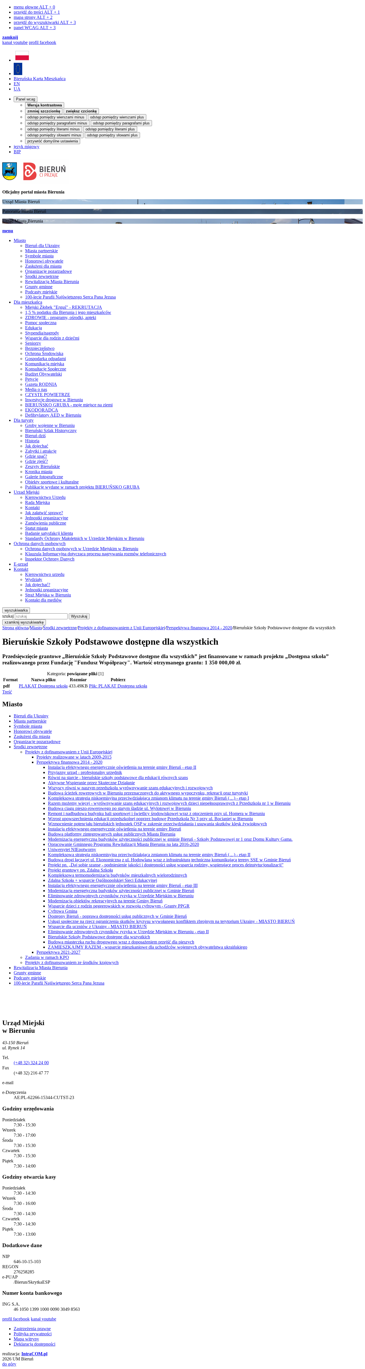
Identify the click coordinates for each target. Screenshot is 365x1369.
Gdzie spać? (36, 456)
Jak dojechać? (37, 584)
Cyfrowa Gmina (62, 911)
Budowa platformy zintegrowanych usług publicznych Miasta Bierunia (111, 834)
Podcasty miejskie (41, 291)
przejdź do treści (37, 12)
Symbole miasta (39, 255)
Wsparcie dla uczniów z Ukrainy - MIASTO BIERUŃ (97, 926)
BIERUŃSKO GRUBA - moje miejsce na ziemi (69, 404)
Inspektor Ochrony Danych (49, 559)
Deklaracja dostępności (34, 1344)
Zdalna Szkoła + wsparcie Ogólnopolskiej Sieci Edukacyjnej (102, 880)
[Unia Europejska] (18, 73)
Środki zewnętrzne (42, 276)
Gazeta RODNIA (41, 384)
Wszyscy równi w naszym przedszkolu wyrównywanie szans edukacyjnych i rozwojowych (130, 787)
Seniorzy (33, 343)
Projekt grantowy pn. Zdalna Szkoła (80, 870)
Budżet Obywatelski (43, 374)
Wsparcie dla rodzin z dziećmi (52, 338)
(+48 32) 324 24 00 (31, 1062)
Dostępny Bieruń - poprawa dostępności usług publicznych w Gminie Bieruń (117, 916)
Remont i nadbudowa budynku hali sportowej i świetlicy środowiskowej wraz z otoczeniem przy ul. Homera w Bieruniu (156, 813)
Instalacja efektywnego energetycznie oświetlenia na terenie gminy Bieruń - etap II (122, 767)
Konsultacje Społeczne (45, 368)
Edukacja (33, 327)
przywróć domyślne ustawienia (52, 141)
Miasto (36, 627)
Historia (32, 440)
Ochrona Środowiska (44, 353)
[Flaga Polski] (22, 60)
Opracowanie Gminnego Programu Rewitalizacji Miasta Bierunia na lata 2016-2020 (123, 844)
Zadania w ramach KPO (47, 957)
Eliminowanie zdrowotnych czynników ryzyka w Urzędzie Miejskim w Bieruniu (121, 895)
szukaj (8, 616)
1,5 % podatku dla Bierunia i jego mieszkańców (68, 312)
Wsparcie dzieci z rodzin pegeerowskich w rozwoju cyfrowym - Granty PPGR (119, 906)
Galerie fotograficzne (44, 476)
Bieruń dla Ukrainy (42, 245)
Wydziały (33, 579)
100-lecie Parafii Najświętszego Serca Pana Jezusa (70, 297)
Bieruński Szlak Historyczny (51, 430)
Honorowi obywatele (44, 261)
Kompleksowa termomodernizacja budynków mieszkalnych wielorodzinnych (117, 875)
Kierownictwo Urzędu (45, 497)
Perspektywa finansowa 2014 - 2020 (199, 627)
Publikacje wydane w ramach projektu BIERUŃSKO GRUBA (82, 487)
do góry (9, 1364)
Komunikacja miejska (44, 363)
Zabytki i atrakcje (40, 451)
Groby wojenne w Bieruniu (50, 425)
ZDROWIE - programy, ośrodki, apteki (60, 317)
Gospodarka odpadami (45, 358)
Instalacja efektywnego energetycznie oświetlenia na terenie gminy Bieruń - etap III (123, 885)
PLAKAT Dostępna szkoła (43, 686)
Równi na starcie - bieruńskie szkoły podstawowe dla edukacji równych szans (118, 777)
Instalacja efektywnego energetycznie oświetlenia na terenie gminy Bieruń (114, 828)
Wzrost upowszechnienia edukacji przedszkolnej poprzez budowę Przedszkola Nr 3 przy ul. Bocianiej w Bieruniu (150, 818)
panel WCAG (35, 27)
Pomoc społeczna (40, 322)
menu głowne (34, 7)
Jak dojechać (36, 445)
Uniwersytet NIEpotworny (72, 849)
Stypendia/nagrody (42, 332)
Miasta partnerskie (41, 250)
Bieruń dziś (35, 435)
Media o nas (36, 389)
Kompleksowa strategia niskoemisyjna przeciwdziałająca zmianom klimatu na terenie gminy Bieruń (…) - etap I (148, 798)
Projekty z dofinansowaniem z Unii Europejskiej (121, 627)
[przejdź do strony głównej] (35, 182)
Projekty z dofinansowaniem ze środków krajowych (72, 962)
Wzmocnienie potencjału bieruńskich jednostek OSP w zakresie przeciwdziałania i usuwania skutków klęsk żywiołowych (157, 823)
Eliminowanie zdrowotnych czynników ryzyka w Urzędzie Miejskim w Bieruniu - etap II (128, 931)
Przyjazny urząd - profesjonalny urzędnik (85, 772)
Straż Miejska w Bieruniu (48, 594)
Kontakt (32, 507)
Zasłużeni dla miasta (43, 266)
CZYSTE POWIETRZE (47, 394)
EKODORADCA (41, 410)
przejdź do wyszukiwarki (45, 22)
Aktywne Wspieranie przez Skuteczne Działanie (91, 782)
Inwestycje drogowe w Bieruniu (54, 399)
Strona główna (15, 627)
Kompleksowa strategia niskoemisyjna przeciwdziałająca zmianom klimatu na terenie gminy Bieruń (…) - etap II (149, 854)
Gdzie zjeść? (36, 461)
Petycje (31, 379)
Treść (7, 691)
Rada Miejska (37, 502)
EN (17, 83)
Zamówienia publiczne (45, 523)
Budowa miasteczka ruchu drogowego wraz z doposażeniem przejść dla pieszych (121, 941)
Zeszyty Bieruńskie (42, 466)
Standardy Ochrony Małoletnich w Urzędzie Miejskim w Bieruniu (84, 538)
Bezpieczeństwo (39, 348)
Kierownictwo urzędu (44, 574)
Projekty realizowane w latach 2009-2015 (73, 757)
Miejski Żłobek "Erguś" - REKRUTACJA (63, 307)
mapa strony (33, 17)
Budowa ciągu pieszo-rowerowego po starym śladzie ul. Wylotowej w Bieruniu (119, 808)
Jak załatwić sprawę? (44, 512)
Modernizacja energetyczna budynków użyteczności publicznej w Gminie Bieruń (121, 890)
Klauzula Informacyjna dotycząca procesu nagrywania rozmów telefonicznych (95, 553)
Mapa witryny (26, 1338)
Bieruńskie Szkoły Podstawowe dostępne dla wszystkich (99, 936)
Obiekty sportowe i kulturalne (52, 481)
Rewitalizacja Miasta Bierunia (52, 281)
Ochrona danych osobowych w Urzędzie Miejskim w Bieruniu (81, 548)
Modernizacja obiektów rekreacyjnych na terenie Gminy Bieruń (105, 900)
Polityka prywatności (33, 1333)
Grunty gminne (38, 286)
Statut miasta (36, 528)
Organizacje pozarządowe (48, 271)
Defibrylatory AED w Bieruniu (53, 415)
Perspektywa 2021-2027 (58, 952)
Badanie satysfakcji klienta (49, 533)
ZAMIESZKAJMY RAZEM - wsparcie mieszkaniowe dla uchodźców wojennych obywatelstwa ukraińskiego (147, 947)
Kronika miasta (38, 471)
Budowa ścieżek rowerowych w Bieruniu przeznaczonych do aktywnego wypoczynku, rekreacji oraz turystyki (148, 793)
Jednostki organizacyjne (46, 517)
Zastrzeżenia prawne (32, 1328)
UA (17, 88)
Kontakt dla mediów (43, 600)
